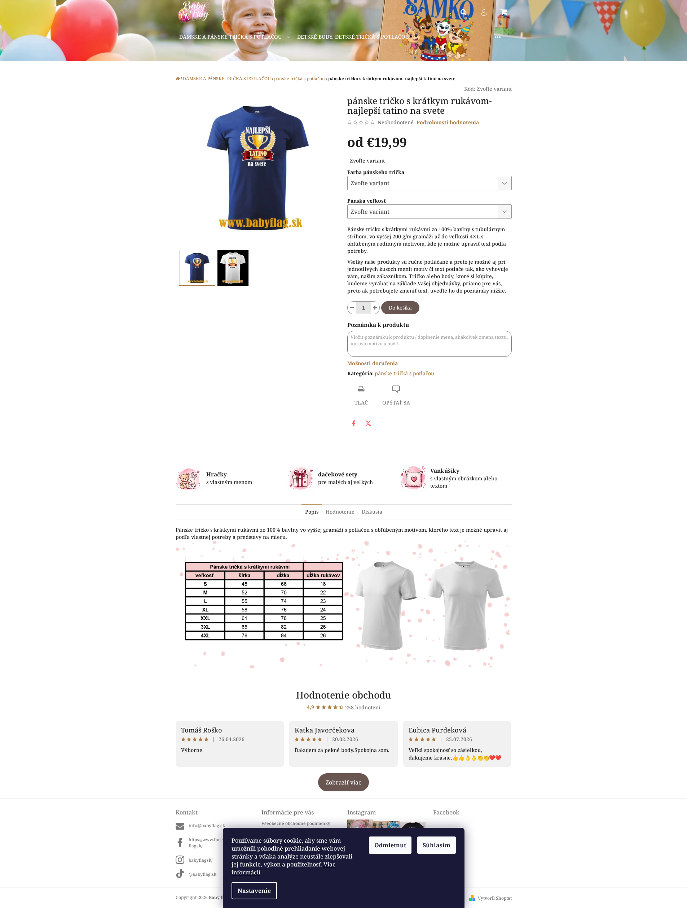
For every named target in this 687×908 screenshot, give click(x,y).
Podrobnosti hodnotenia (448, 122)
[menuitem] (235, 37)
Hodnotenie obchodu (343, 694)
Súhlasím (436, 845)
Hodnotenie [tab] (340, 511)
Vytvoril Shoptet (495, 898)
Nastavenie (254, 891)
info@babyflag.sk (207, 825)
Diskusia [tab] (372, 511)
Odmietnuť (390, 845)
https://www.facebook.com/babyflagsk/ (221, 842)
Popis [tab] (311, 511)
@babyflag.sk (202, 874)
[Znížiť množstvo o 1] (352, 308)
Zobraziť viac (343, 782)
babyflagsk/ (200, 860)
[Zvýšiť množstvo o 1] (375, 308)
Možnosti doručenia (372, 363)
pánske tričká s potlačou (404, 373)
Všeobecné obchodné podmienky (295, 823)
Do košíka (400, 307)
